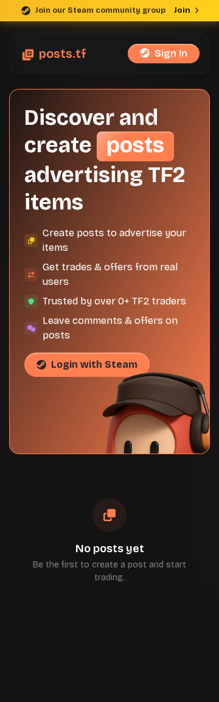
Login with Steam (94, 364)
